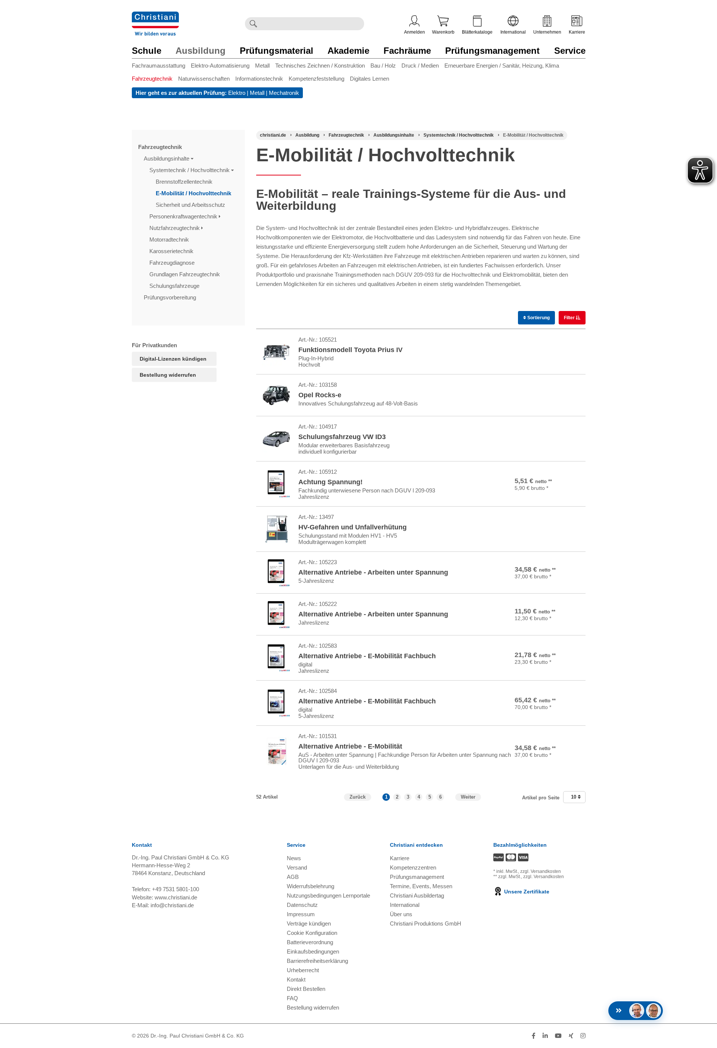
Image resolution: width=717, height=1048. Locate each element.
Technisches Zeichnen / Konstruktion (320, 65)
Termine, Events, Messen (421, 886)
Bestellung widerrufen (168, 375)
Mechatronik (284, 93)
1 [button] (386, 797)
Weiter (468, 797)
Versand (297, 867)
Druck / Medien (420, 65)
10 (574, 797)
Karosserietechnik (172, 251)
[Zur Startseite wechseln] (155, 16)
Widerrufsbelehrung (310, 886)
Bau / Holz (383, 65)
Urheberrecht (303, 970)
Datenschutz (302, 905)
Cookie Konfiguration (312, 933)
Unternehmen (547, 32)
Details (546, 345)
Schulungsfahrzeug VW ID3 (342, 437)
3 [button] (408, 797)
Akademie (348, 51)
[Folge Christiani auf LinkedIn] (545, 1036)
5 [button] (429, 797)
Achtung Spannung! (330, 482)
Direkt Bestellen (306, 989)
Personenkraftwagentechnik (184, 216)
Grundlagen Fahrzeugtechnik (185, 274)
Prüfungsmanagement (492, 51)
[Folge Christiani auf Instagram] (583, 1036)
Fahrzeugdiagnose (172, 262)
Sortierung (538, 317)
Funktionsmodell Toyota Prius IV (350, 350)
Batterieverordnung (310, 942)
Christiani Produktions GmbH (425, 923)
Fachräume (407, 51)
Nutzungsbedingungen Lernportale (328, 895)
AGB (293, 877)
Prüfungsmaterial (276, 51)
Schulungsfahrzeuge (175, 286)
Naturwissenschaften (204, 78)
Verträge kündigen (309, 923)
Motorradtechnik (169, 239)
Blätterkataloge (477, 32)
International (513, 32)
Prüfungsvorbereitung (171, 297)
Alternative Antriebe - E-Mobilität (350, 746)
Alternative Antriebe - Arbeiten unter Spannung (373, 572)
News (294, 858)
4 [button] (419, 797)
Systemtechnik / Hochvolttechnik (190, 170)
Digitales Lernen (369, 78)
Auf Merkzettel (548, 363)
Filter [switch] (570, 317)
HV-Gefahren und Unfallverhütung (352, 527)
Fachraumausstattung (158, 65)
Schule (146, 51)
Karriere (577, 32)
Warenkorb (443, 32)
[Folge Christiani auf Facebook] (534, 1036)
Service (570, 51)
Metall (262, 65)
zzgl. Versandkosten (540, 871)
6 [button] (440, 797)
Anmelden (414, 32)
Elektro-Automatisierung (220, 65)
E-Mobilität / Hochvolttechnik (194, 193)
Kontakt (296, 979)
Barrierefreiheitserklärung (317, 961)
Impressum (301, 914)
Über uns (401, 914)
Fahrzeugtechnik (152, 78)
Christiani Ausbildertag (417, 895)
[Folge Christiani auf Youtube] (558, 1036)
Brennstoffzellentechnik (185, 181)
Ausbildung (201, 51)
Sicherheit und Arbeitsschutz (191, 205)
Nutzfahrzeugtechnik (175, 228)
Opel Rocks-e (319, 395)
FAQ (292, 998)
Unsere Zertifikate (526, 892)
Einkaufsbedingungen (313, 951)
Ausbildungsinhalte (167, 158)
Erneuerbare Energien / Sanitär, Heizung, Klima (501, 65)
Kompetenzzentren (413, 867)
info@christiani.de (172, 905)
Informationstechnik (259, 78)
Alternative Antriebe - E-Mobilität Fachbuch (367, 656)
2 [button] (397, 797)
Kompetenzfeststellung (316, 78)
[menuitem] (161, 67)
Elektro (236, 93)
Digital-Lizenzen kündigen (173, 359)
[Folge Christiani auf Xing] (571, 1036)
